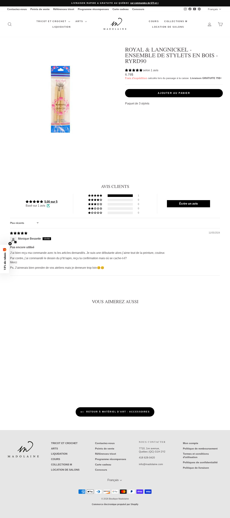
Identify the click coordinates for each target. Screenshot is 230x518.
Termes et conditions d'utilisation (196, 455)
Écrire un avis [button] (188, 203)
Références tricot (63, 9)
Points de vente (40, 9)
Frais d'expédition (136, 78)
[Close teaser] (10, 244)
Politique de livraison (196, 467)
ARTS (79, 21)
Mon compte (190, 443)
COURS (154, 21)
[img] (18, 233)
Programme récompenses (93, 9)
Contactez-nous (17, 9)
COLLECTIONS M (175, 21)
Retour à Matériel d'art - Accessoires (117, 411)
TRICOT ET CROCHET (51, 21)
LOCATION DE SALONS (168, 27)
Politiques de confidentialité (200, 462)
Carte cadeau (120, 9)
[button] (134, 70)
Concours (138, 9)
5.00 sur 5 (51, 201)
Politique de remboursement (200, 448)
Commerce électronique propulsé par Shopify (115, 504)
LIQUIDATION (61, 27)
